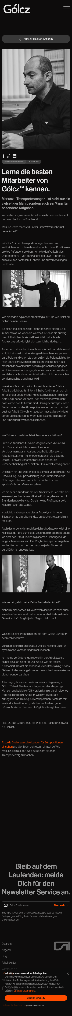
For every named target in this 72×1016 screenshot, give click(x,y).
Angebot (6, 950)
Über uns (7, 943)
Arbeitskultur (9, 962)
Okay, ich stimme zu (36, 998)
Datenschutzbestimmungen (43, 916)
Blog (4, 956)
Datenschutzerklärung (24, 990)
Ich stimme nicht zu (35, 1005)
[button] (66, 8)
